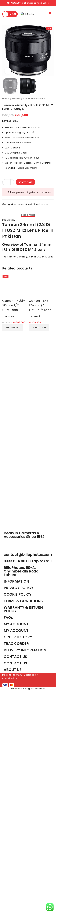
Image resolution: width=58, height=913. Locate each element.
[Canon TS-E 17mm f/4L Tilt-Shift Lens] (41, 384)
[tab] (28, 215)
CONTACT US (15, 889)
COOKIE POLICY (17, 821)
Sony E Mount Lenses (34, 98)
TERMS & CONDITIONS (23, 827)
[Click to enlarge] (7, 70)
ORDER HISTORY (18, 863)
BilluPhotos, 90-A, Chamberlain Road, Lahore (28, 3)
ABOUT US (13, 896)
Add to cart (25, 182)
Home (5, 98)
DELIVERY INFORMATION (25, 876)
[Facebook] (7, 772)
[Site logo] (28, 13)
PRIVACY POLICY (18, 814)
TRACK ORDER (16, 870)
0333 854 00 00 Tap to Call (28, 787)
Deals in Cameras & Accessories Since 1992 (24, 761)
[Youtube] (23, 772)
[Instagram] (15, 772)
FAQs (8, 844)
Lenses (16, 98)
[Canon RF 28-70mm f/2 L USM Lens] (14, 384)
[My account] (43, 14)
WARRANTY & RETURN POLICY (23, 836)
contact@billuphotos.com (28, 781)
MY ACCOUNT (16, 857)
